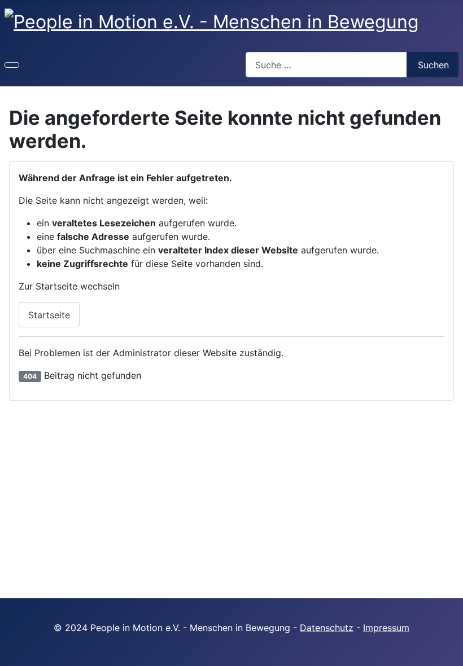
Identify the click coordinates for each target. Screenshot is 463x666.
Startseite (49, 315)
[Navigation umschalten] (12, 65)
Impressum (386, 627)
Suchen (433, 65)
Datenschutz (326, 627)
